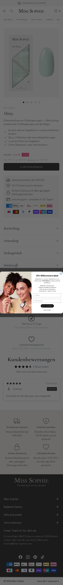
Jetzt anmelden (47, 305)
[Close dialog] (61, 273)
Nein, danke (47, 310)
